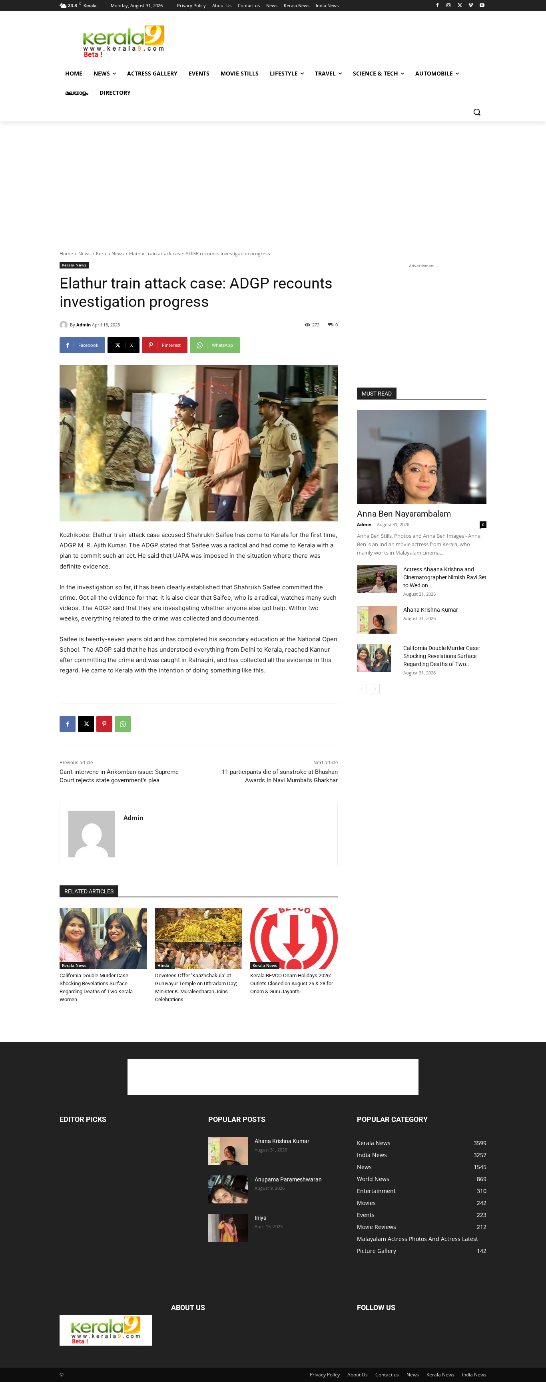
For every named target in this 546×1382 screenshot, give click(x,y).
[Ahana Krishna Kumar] (377, 620)
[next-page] (375, 689)
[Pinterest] (104, 724)
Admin (83, 325)
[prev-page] (362, 689)
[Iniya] (228, 1228)
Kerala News (110, 253)
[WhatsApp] (123, 724)
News (84, 253)
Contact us (387, 1374)
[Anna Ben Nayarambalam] (421, 457)
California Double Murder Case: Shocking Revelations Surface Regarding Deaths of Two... (441, 656)
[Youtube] (481, 5)
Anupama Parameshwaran (288, 1179)
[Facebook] (437, 5)
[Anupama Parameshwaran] (228, 1189)
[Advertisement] (332, 40)
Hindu (163, 965)
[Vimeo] (470, 5)
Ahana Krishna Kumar (430, 609)
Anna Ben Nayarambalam (404, 514)
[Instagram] (448, 5)
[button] (476, 111)
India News (474, 1374)
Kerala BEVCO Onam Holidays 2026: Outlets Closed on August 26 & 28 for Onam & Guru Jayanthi (291, 983)
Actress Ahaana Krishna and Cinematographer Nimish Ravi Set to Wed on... (444, 577)
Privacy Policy (325, 1374)
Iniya (261, 1218)
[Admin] (65, 325)
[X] (459, 5)
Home (66, 253)
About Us (357, 1374)
